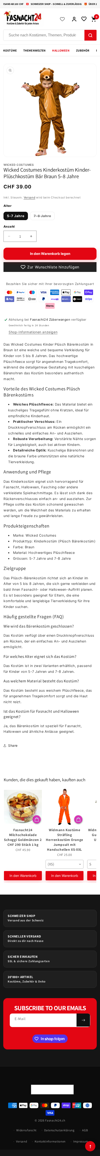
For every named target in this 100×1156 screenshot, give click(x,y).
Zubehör (83, 50)
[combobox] (64, 864)
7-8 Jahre (44, 217)
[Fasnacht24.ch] (28, 19)
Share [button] (13, 745)
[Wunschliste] (84, 19)
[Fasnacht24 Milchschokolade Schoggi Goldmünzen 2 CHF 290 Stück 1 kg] (23, 807)
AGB (85, 1130)
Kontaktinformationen (50, 1141)
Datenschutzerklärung (59, 1130)
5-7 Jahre (15, 216)
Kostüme (10, 50)
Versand (29, 197)
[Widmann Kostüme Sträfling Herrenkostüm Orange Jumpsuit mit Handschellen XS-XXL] (64, 807)
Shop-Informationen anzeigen (33, 332)
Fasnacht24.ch (55, 1120)
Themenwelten (34, 50)
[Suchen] (90, 35)
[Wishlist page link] (62, 19)
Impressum (80, 1141)
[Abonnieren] (83, 1020)
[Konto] (74, 19)
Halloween (60, 50)
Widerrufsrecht (26, 1130)
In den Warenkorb (23, 876)
